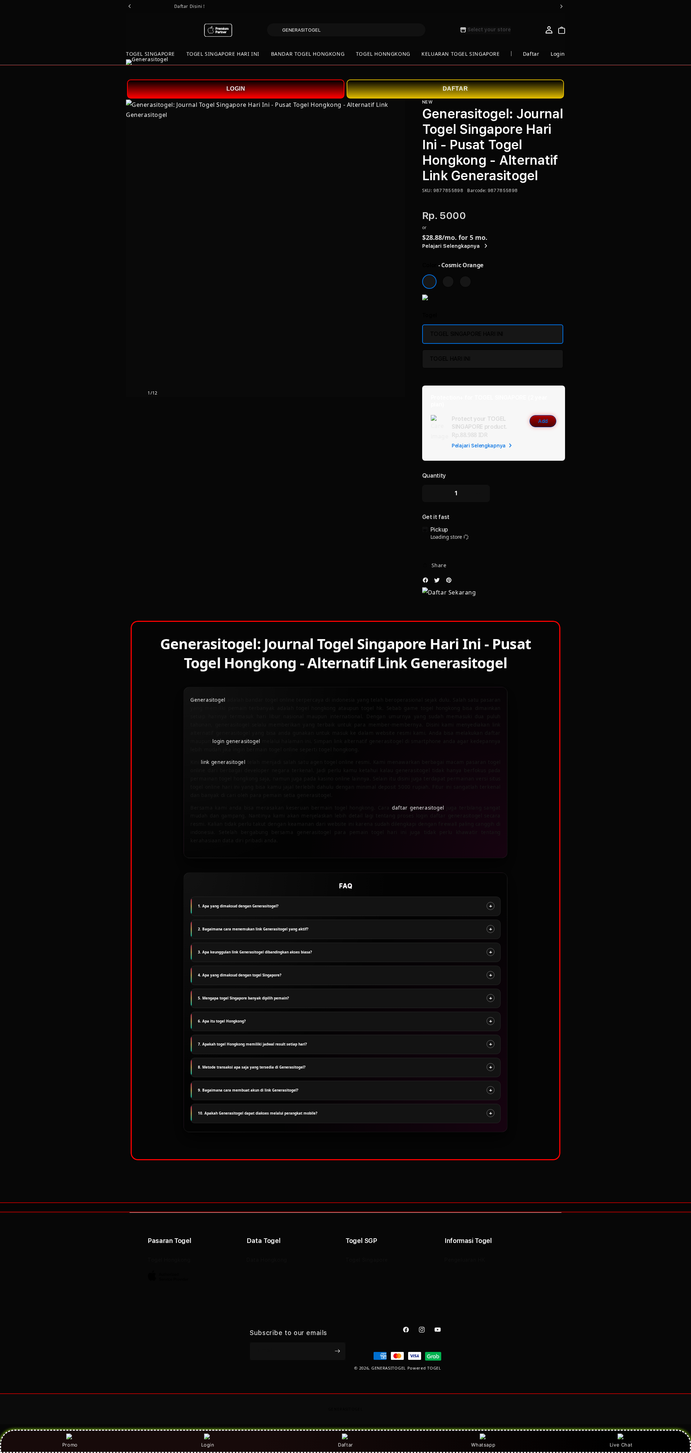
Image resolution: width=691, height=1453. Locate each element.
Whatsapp (483, 1445)
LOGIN (235, 89)
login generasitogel (236, 741)
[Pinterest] (451, 582)
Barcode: (476, 190)
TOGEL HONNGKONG (383, 53)
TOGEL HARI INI (450, 358)
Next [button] (561, 6)
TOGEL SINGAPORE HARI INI (222, 53)
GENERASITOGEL (388, 1368)
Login (207, 1445)
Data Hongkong (267, 1260)
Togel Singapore (367, 1260)
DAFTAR (455, 89)
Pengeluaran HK (464, 1260)
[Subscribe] (337, 1351)
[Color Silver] (465, 281)
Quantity (434, 475)
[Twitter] (439, 582)
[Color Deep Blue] (448, 281)
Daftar (345, 1445)
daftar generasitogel (418, 808)
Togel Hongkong (169, 1260)
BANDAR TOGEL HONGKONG (308, 53)
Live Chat (621, 1445)
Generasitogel (207, 700)
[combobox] (346, 29)
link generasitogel (223, 762)
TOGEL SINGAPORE (150, 53)
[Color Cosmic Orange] (429, 281)
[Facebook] (427, 582)
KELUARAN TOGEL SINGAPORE (460, 53)
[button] (150, 54)
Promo (70, 1445)
